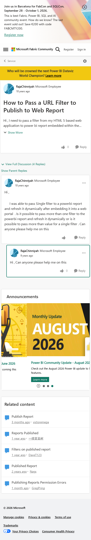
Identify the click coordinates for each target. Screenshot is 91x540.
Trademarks (10, 525)
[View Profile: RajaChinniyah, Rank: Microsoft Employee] (8, 89)
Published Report (24, 466)
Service (11, 61)
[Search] (57, 49)
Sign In (81, 49)
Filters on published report (31, 449)
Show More (15, 132)
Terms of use (63, 517)
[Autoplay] (38, 386)
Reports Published (25, 433)
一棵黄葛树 (36, 438)
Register (69, 49)
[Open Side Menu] (5, 49)
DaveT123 (35, 455)
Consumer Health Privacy (58, 531)
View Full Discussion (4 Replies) (25, 164)
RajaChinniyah (25, 86)
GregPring (38, 488)
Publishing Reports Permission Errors (39, 482)
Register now (13, 34)
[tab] (43, 386)
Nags (33, 471)
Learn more (53, 75)
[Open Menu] (85, 61)
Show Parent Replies (14, 171)
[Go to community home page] (32, 49)
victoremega (41, 422)
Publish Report (22, 416)
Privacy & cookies (39, 517)
